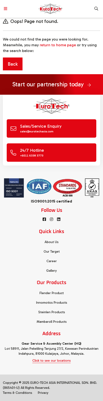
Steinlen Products (51, 312)
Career (51, 261)
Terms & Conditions (17, 393)
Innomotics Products (51, 303)
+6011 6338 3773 (31, 155)
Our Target (52, 252)
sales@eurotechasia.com (36, 131)
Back (13, 64)
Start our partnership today (49, 84)
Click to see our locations (51, 361)
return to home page (58, 45)
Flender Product (52, 293)
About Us (51, 242)
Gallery (51, 271)
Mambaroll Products (52, 322)
